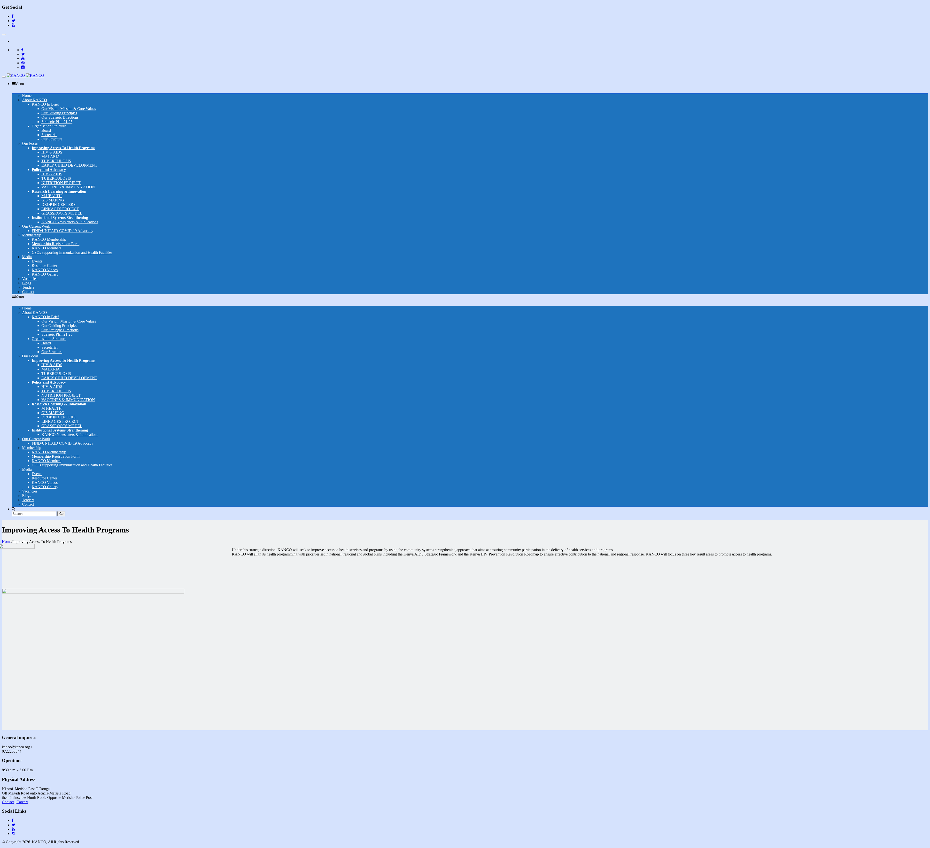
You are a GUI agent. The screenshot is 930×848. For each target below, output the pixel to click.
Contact (8, 802)
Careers (22, 802)
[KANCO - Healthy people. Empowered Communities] (25, 75)
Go (61, 514)
